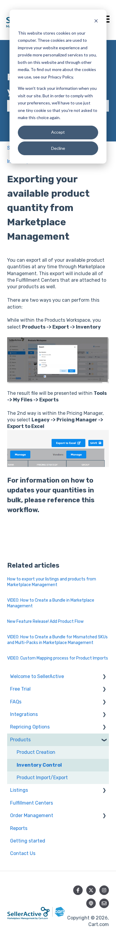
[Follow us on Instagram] (104, 890)
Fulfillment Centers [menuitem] (31, 803)
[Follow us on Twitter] (91, 890)
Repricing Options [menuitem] (30, 727)
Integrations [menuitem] (24, 714)
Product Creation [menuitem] (36, 752)
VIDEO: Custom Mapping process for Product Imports (57, 658)
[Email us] (104, 903)
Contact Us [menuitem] (22, 853)
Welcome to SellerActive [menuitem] (37, 676)
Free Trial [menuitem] (20, 689)
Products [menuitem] (20, 739)
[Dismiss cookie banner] (96, 21)
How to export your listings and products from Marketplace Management (51, 582)
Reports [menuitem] (18, 828)
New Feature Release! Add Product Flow (45, 621)
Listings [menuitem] (19, 790)
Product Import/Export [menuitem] (42, 777)
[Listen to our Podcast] (91, 903)
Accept (58, 132)
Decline (58, 148)
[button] (104, 677)
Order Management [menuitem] (31, 815)
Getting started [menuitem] (27, 841)
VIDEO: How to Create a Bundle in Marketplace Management (50, 603)
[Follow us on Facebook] (78, 890)
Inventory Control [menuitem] (39, 765)
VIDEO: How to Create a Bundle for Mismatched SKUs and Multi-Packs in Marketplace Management (57, 639)
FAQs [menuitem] (15, 702)
